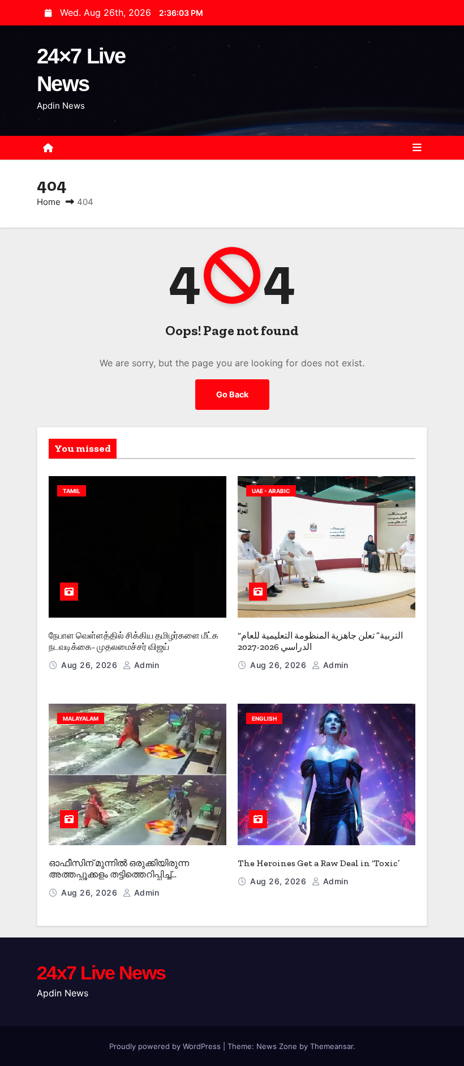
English (264, 718)
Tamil (71, 490)
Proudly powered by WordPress (166, 1046)
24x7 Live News (101, 972)
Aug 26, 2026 (90, 665)
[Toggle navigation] (417, 147)
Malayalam (80, 718)
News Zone (276, 1046)
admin (145, 665)
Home (49, 201)
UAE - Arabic (271, 490)
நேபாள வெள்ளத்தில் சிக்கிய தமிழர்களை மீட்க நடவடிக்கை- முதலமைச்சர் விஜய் (133, 641)
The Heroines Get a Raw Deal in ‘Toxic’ (318, 863)
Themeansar (331, 1046)
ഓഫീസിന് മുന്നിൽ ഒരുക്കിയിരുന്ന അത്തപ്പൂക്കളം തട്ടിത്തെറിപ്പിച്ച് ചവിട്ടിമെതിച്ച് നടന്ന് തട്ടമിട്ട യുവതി (119, 874)
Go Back (232, 394)
